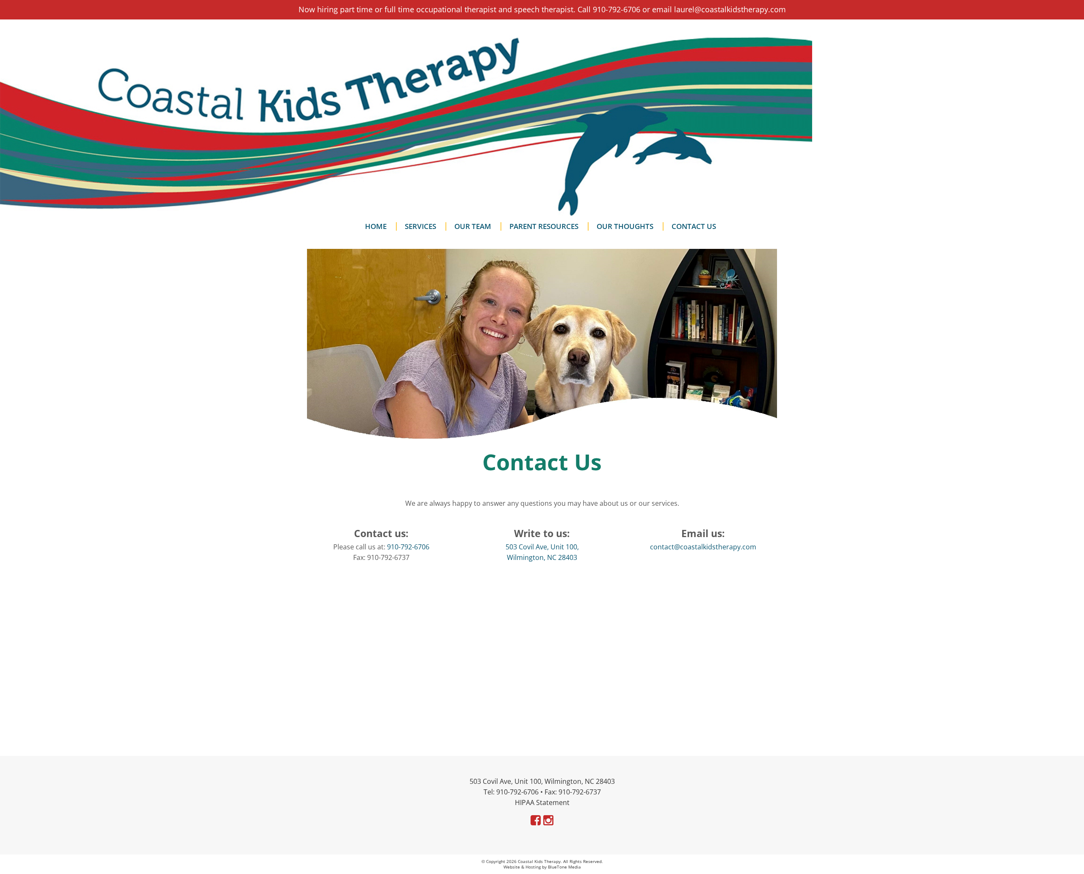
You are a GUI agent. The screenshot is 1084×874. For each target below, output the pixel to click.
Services (420, 226)
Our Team (472, 226)
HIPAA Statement (542, 802)
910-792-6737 (580, 792)
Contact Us (694, 226)
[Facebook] (536, 820)
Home (376, 226)
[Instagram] (548, 820)
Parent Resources (543, 226)
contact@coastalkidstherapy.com (703, 546)
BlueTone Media (564, 867)
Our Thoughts (625, 226)
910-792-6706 (408, 546)
